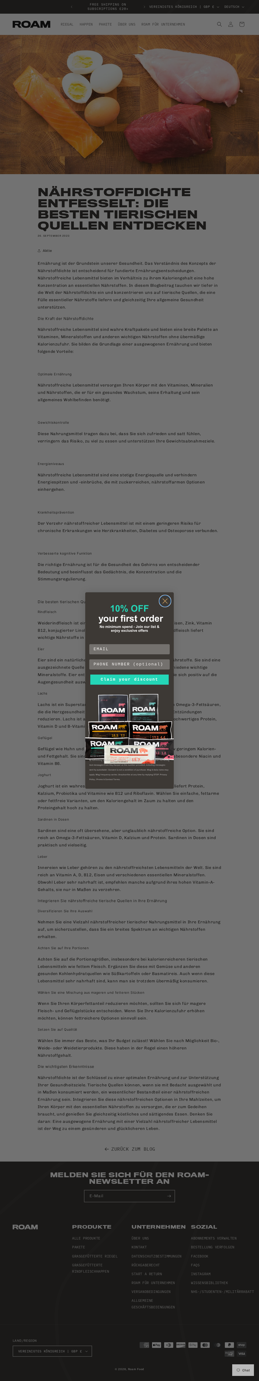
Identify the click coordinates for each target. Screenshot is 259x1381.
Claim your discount (129, 679)
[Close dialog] (165, 601)
